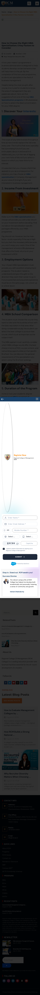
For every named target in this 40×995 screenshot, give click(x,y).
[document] (20, 497)
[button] (37, 399)
